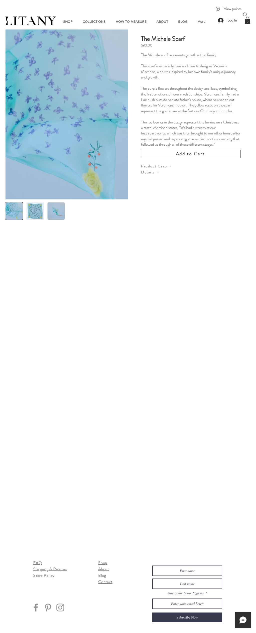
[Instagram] (60, 607)
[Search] (245, 14)
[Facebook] (35, 607)
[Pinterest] (48, 607)
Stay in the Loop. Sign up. (187, 593)
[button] (247, 20)
